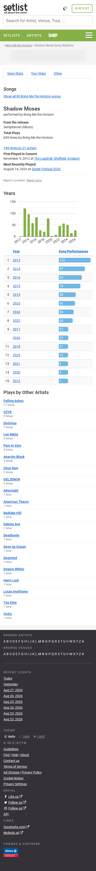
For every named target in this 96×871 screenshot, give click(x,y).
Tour (38, 73)
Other (58, 73)
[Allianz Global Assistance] (10, 852)
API (6, 814)
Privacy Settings (15, 784)
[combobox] (48, 20)
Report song (34, 180)
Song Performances (73, 251)
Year (16, 251)
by (19, 148)
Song (15, 73)
